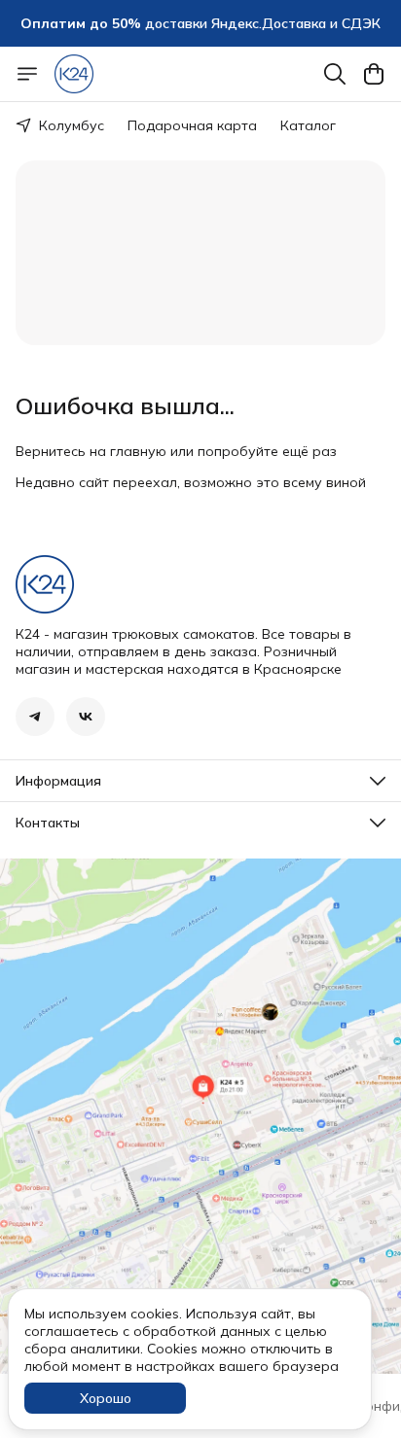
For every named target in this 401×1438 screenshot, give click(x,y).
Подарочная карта (192, 125)
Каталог (308, 125)
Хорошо (105, 1398)
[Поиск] (334, 74)
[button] (35, 716)
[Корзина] (373, 74)
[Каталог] (27, 74)
